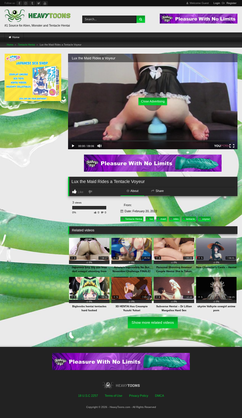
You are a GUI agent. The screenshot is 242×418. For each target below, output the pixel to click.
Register (231, 3)
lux (151, 219)
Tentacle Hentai (26, 44)
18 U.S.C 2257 (88, 395)
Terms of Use (113, 395)
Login (216, 3)
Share (159, 190)
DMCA (159, 395)
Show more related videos (153, 322)
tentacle (190, 219)
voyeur (206, 219)
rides (176, 219)
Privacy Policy (138, 395)
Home (15, 37)
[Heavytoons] (38, 16)
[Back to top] (230, 406)
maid (163, 219)
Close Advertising (153, 101)
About (134, 190)
